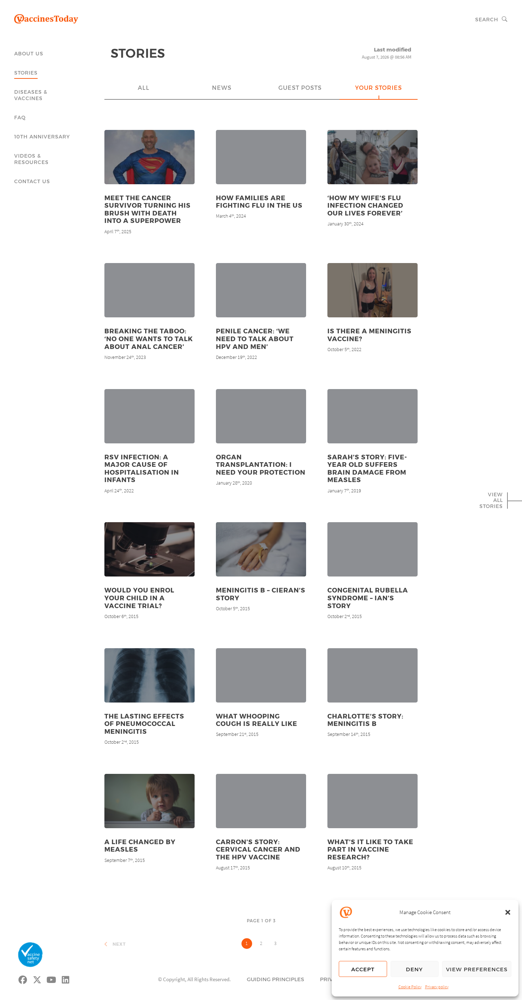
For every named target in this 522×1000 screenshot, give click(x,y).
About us (28, 53)
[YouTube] (51, 978)
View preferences (476, 969)
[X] (37, 978)
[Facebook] (23, 978)
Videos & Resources (31, 159)
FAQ (20, 117)
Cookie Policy (410, 986)
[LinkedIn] (65, 978)
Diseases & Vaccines (30, 95)
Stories (26, 73)
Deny (414, 969)
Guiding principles (275, 979)
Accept (363, 969)
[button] (507, 912)
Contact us (32, 181)
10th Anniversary (42, 136)
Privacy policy (436, 986)
